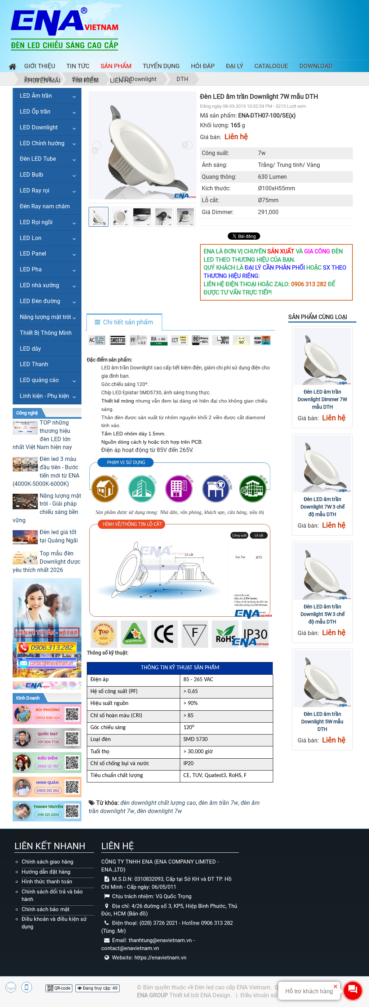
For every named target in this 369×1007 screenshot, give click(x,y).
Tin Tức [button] (77, 66)
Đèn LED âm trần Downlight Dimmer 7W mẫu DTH (322, 399)
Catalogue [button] (271, 66)
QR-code (61, 988)
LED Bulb (31, 174)
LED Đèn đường (40, 301)
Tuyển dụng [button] (161, 66)
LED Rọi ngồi (36, 222)
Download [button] (316, 66)
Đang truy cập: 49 (99, 988)
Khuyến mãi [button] (42, 80)
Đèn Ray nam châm (45, 206)
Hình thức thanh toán (47, 881)
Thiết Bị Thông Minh (46, 332)
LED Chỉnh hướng (42, 143)
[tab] (124, 323)
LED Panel (33, 253)
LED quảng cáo (39, 380)
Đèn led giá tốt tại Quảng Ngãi (59, 536)
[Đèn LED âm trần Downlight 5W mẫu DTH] (322, 678)
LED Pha (31, 269)
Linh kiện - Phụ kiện (44, 395)
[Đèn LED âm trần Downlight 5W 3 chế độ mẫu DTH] (322, 571)
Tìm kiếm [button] (85, 80)
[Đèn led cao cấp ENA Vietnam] (64, 28)
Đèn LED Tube (38, 158)
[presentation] (96, 145)
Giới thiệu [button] (39, 66)
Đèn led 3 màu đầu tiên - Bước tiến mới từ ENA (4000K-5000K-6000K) (46, 471)
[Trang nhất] (10, 67)
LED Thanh (34, 364)
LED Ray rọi (34, 190)
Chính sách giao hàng (47, 862)
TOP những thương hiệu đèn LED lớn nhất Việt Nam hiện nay (42, 435)
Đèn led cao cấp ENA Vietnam (232, 987)
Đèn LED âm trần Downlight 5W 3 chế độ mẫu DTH (322, 614)
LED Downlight (39, 127)
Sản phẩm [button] (116, 66)
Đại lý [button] (234, 66)
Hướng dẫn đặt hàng (46, 872)
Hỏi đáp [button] (203, 66)
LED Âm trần (36, 95)
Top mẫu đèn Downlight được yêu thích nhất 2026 (46, 561)
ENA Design (215, 995)
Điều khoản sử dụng (266, 995)
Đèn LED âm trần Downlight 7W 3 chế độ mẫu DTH (322, 506)
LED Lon (30, 238)
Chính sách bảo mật (46, 909)
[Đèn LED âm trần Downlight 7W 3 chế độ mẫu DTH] (322, 463)
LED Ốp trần (35, 111)
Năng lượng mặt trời (45, 317)
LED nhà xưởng (39, 285)
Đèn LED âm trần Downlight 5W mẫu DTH (322, 721)
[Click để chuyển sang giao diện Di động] (26, 987)
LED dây (30, 348)
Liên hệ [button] (121, 80)
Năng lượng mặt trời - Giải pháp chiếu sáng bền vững (47, 508)
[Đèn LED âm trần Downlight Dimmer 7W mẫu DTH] (322, 356)
